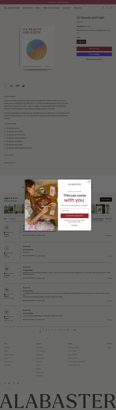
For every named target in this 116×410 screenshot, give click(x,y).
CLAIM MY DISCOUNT (74, 216)
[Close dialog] (88, 181)
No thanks (75, 225)
